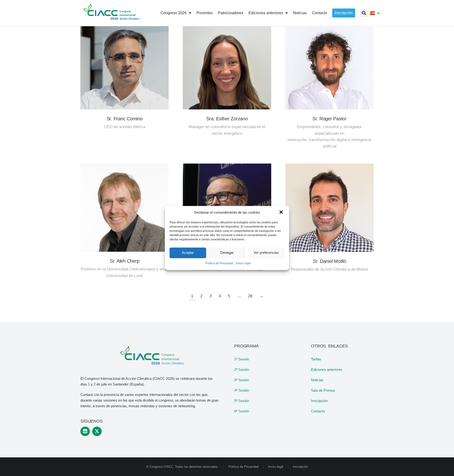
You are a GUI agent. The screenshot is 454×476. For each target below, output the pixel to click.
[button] (281, 212)
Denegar (227, 253)
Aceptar (188, 253)
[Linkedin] (85, 431)
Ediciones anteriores (326, 370)
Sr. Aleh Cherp (125, 261)
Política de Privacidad (219, 263)
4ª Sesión (241, 390)
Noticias (317, 380)
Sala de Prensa (323, 390)
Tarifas (316, 359)
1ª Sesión (241, 359)
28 (250, 296)
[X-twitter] (97, 431)
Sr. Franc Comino (125, 118)
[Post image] (124, 65)
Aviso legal (275, 466)
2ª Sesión (241, 370)
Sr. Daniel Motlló (329, 261)
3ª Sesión (241, 380)
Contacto (318, 411)
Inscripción (319, 401)
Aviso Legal (243, 263)
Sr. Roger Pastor (329, 118)
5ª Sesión (241, 401)
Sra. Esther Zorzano (227, 118)
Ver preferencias (266, 253)
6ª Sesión (241, 411)
